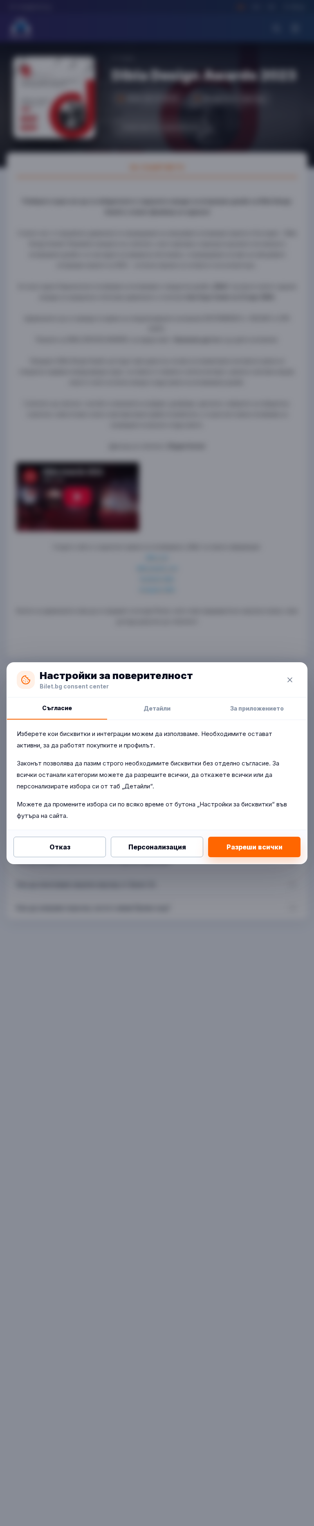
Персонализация (157, 847)
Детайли (157, 708)
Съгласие (57, 707)
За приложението (257, 708)
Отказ (59, 847)
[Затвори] (290, 679)
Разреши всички (255, 847)
